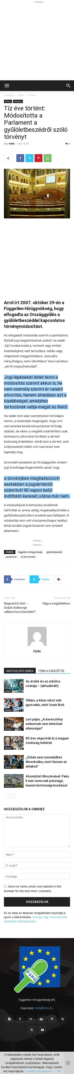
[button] (6, 85)
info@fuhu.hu (44, 1008)
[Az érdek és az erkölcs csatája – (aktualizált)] (14, 686)
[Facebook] (20, 158)
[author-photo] (37, 645)
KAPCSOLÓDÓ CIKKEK (19, 671)
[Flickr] (31, 1019)
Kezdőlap (9, 95)
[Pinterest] (38, 158)
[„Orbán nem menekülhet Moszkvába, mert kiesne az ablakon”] (14, 762)
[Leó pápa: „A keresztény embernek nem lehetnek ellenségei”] (14, 724)
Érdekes (32, 95)
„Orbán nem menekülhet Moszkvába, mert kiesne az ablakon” (46, 761)
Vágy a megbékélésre (56, 603)
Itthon (21, 95)
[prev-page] (6, 795)
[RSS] (63, 1019)
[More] (58, 579)
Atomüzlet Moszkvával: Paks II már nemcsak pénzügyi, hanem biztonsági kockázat (47, 780)
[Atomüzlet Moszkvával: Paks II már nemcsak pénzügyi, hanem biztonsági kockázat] (14, 781)
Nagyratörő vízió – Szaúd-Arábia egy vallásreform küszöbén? (20, 608)
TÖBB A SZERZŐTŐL (51, 671)
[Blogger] (9, 1019)
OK (59, 1071)
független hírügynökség (30, 551)
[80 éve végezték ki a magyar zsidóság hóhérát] (14, 743)
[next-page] (12, 795)
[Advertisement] (37, 41)
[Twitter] (29, 158)
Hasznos (9, 786)
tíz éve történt (28, 556)
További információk (39, 1071)
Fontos (8, 710)
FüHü (11, 143)
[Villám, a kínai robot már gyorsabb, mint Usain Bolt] (14, 705)
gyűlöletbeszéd (54, 551)
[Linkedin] (41, 1019)
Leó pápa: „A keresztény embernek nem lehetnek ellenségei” (44, 723)
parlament (11, 556)
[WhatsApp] (48, 158)
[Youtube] (42, 1030)
